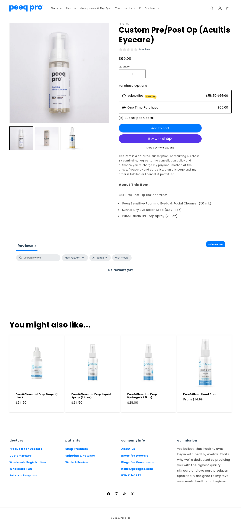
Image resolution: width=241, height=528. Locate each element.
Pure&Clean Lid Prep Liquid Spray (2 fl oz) (91, 396)
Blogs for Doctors (134, 456)
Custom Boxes (20, 456)
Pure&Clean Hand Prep (200, 394)
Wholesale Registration (27, 462)
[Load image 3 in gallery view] (72, 138)
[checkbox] (122, 257)
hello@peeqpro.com (137, 469)
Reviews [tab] (27, 245)
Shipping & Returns (80, 456)
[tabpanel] (120, 282)
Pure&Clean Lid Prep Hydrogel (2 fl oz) (142, 396)
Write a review (215, 244)
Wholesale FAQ (20, 469)
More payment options (160, 147)
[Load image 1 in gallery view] (21, 138)
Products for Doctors (25, 449)
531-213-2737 (131, 475)
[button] (56, 8)
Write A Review (76, 462)
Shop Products (76, 449)
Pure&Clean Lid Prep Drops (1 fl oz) (36, 396)
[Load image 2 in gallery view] (46, 138)
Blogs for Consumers (137, 462)
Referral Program (23, 475)
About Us (128, 449)
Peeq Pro (125, 517)
